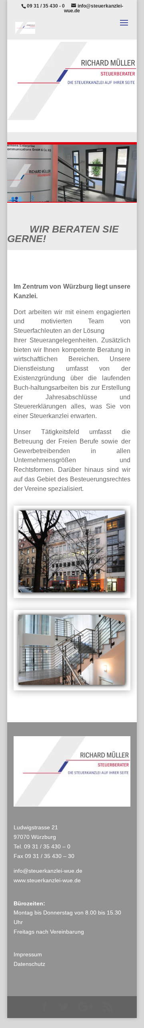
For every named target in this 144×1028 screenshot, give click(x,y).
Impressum (28, 954)
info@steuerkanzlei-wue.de (48, 871)
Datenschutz (29, 964)
